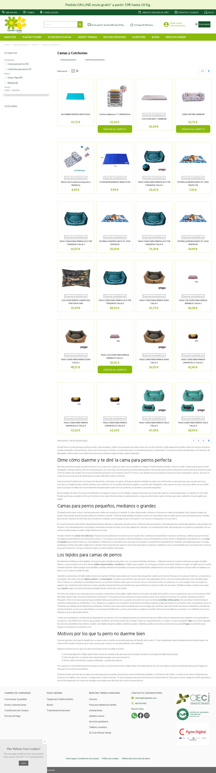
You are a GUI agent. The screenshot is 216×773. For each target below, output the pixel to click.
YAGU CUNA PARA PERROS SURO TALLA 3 (154, 361)
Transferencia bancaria (58, 710)
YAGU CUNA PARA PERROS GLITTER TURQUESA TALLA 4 (154, 243)
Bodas (155, 37)
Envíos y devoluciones (15, 704)
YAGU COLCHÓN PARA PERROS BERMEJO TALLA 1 (115, 357)
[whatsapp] (134, 715)
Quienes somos (96, 715)
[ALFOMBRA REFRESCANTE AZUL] (76, 96)
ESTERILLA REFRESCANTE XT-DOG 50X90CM (114, 243)
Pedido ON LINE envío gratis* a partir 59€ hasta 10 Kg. (108, 4)
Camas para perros (18, 64)
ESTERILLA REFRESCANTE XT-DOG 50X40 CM (193, 184)
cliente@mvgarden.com (145, 698)
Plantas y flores (31, 37)
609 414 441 (140, 703)
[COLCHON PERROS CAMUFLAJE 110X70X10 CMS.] (76, 277)
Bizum (50, 704)
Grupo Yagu (15, 77)
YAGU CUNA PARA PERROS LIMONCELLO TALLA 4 (76, 424)
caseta (64, 588)
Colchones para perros (19, 69)
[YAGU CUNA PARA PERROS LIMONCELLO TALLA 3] (193, 336)
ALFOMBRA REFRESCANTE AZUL (75, 114)
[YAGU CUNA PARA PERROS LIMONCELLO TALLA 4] (76, 400)
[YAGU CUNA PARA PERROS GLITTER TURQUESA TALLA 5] (115, 277)
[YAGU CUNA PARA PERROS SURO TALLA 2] (76, 336)
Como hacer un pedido (15, 699)
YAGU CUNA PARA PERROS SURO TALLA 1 (154, 302)
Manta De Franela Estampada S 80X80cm (76, 184)
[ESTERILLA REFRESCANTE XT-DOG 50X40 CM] (193, 159)
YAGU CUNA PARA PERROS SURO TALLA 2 (76, 361)
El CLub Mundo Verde (100, 732)
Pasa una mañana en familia (102, 704)
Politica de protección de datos (136, 758)
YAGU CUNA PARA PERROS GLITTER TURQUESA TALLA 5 (115, 302)
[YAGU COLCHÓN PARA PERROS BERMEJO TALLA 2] (193, 277)
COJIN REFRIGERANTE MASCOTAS (114, 182)
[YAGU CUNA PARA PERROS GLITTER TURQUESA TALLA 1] (154, 159)
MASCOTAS (10, 37)
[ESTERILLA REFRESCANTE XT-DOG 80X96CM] (193, 218)
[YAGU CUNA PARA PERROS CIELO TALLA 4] (193, 400)
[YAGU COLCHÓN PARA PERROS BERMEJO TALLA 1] (115, 336)
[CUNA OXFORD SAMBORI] (193, 96)
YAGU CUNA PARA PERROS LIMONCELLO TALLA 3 (193, 361)
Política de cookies (110, 758)
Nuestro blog (137, 708)
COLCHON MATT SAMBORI (154, 119)
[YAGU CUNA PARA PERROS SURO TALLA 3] (154, 336)
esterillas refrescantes (169, 600)
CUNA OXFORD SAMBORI (193, 114)
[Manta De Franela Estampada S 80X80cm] (76, 159)
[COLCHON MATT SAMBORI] (154, 96)
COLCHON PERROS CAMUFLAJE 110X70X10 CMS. (76, 302)
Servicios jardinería (98, 721)
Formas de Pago (12, 715)
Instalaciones (95, 710)
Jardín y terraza (87, 37)
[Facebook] (140, 715)
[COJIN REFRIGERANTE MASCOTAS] (115, 159)
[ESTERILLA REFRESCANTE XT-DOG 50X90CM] (115, 218)
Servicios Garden (176, 37)
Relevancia (62, 71)
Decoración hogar (114, 37)
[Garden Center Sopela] (15, 24)
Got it (23, 763)
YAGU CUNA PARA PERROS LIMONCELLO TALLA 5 (115, 424)
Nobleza (13, 83)
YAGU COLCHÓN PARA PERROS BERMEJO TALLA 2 (193, 302)
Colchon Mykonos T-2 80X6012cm (114, 114)
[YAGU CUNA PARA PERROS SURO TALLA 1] (154, 277)
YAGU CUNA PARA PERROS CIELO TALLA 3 (154, 424)
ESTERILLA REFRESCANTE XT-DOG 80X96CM (193, 243)
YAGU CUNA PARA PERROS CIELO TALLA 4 (193, 424)
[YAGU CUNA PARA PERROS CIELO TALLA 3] (154, 400)
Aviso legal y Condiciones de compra (82, 758)
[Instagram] (147, 715)
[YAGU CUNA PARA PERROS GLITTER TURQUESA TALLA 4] (154, 218)
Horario (93, 699)
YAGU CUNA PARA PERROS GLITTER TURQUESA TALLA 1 (154, 184)
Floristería (138, 37)
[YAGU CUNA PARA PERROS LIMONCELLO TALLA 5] (115, 400)
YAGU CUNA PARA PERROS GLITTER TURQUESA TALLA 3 (76, 243)
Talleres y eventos (98, 727)
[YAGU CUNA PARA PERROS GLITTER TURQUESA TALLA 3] (76, 218)
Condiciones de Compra (16, 710)
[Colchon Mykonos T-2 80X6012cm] (115, 96)
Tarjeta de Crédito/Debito (60, 699)
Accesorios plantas (59, 37)
